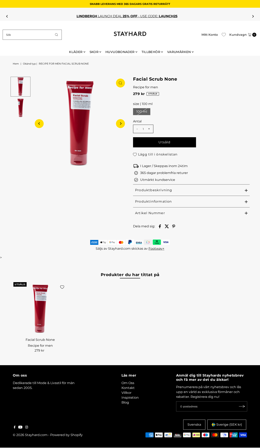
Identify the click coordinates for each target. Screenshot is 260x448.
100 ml (141, 111)
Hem (16, 63)
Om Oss (127, 383)
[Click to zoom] (120, 83)
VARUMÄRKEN (179, 52)
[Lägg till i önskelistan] (62, 287)
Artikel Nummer (150, 213)
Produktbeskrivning (153, 190)
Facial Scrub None (40, 340)
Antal (137, 121)
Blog (125, 402)
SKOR (94, 52)
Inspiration (130, 397)
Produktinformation (153, 201)
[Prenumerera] (242, 406)
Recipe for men (145, 87)
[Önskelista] (224, 35)
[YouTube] (20, 427)
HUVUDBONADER (120, 52)
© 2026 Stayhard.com (30, 435)
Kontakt (128, 388)
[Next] (253, 16)
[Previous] (7, 16)
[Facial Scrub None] (40, 309)
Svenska (194, 424)
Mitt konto (210, 35)
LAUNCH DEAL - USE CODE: (130, 16)
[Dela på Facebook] (160, 226)
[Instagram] (26, 427)
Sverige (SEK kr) (229, 424)
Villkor (126, 393)
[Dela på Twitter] (167, 226)
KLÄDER (75, 52)
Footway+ (156, 248)
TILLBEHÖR (151, 52)
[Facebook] (14, 427)
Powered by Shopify (66, 435)
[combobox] (32, 35)
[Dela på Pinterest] (174, 226)
